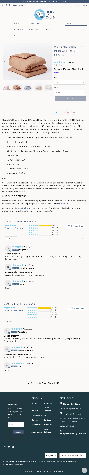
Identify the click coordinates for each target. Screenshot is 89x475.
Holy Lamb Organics (72, 414)
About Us (48, 403)
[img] (18, 247)
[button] (18, 24)
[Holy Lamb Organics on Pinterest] (6, 5)
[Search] (83, 23)
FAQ (45, 415)
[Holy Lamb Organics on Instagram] (10, 5)
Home (34, 403)
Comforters (36, 415)
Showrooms (36, 432)
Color (56, 88)
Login (77, 5)
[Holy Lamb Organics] (44, 15)
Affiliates (48, 425)
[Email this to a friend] (73, 112)
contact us (63, 204)
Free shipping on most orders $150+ (44, 2)
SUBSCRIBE (18, 432)
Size (55, 77)
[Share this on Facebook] (62, 112)
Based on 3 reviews (14, 228)
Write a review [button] (75, 226)
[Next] (50, 61)
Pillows (34, 411)
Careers (34, 420)
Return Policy (21, 208)
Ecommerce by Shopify (13, 464)
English (50, 455)
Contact (47, 420)
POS (70, 461)
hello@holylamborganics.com (73, 434)
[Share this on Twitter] (56, 112)
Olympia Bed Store (71, 404)
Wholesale (36, 425)
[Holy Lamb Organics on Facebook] (2, 5)
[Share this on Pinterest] (68, 112)
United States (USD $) (71, 455)
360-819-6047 (17, 5)
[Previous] (5, 61)
